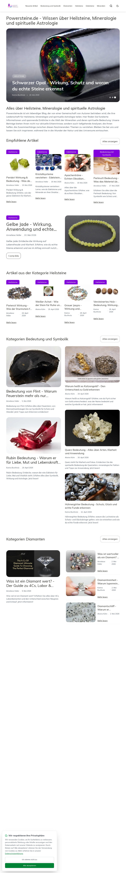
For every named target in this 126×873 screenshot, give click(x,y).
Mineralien (101, 6)
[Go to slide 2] (112, 97)
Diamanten (67, 6)
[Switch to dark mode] (117, 6)
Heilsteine (79, 6)
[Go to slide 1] (110, 97)
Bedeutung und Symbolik (51, 6)
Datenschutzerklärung (14, 853)
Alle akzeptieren (29, 865)
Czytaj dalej (13, 256)
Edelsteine (90, 6)
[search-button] (111, 6)
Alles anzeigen (110, 141)
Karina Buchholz (18, 95)
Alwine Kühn (69, 183)
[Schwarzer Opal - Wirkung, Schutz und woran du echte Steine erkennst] (63, 65)
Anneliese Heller (12, 185)
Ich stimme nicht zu (29, 859)
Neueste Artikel (31, 6)
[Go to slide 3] (115, 97)
